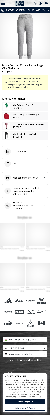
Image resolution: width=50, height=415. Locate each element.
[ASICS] (19, 300)
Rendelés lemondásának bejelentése (25, 360)
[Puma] (8, 323)
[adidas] (8, 300)
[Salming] (19, 323)
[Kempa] (19, 311)
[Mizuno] (30, 311)
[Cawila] (30, 300)
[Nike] (41, 311)
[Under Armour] (41, 323)
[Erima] (41, 300)
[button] (25, 151)
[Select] (30, 323)
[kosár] (46, 4)
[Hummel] (8, 311)
